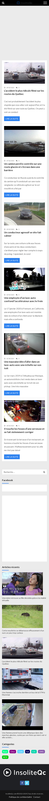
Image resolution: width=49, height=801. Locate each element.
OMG (41, 751)
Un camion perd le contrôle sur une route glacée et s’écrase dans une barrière (23, 167)
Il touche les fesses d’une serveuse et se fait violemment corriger (24, 430)
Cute (20, 751)
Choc (12, 751)
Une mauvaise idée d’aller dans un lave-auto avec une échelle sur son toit (22, 365)
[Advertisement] (24, 32)
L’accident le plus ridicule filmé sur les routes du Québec (24, 92)
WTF (5, 757)
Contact (36, 797)
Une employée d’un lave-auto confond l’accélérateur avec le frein (23, 299)
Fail (27, 751)
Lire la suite (12, 119)
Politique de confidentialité (20, 797)
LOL (34, 751)
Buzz (5, 751)
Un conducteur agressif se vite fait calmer (22, 234)
